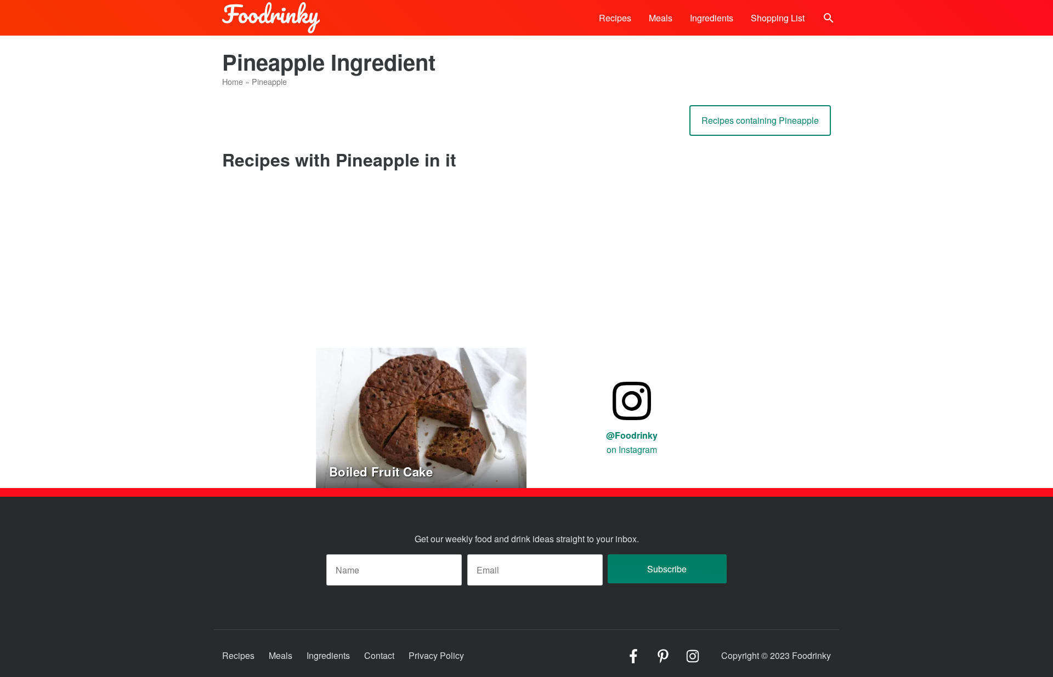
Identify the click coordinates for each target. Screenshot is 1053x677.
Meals (660, 18)
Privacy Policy (436, 655)
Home (232, 81)
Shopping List (778, 18)
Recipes (615, 18)
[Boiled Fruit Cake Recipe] (421, 416)
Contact (379, 655)
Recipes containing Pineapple (760, 120)
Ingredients (711, 18)
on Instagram (632, 442)
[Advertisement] (526, 265)
